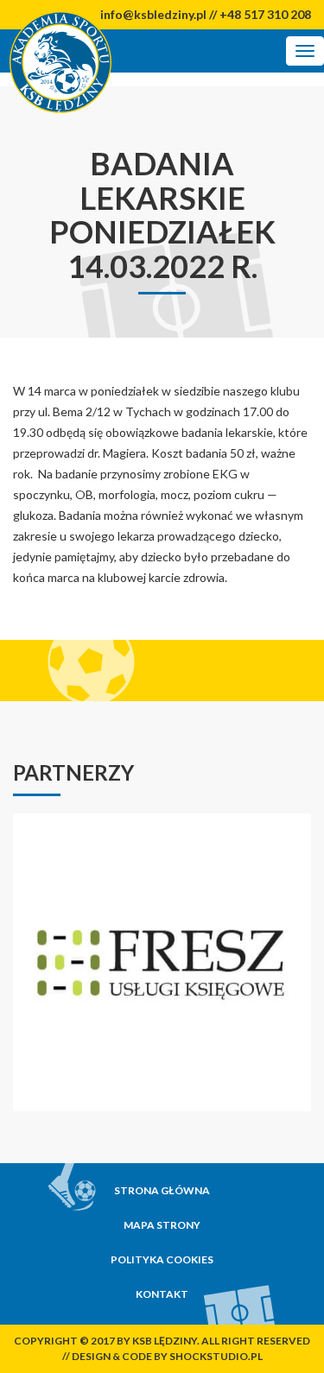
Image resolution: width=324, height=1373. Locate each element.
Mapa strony (162, 1224)
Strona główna (162, 1190)
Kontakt (162, 1294)
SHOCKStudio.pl (216, 1356)
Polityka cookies (162, 1259)
